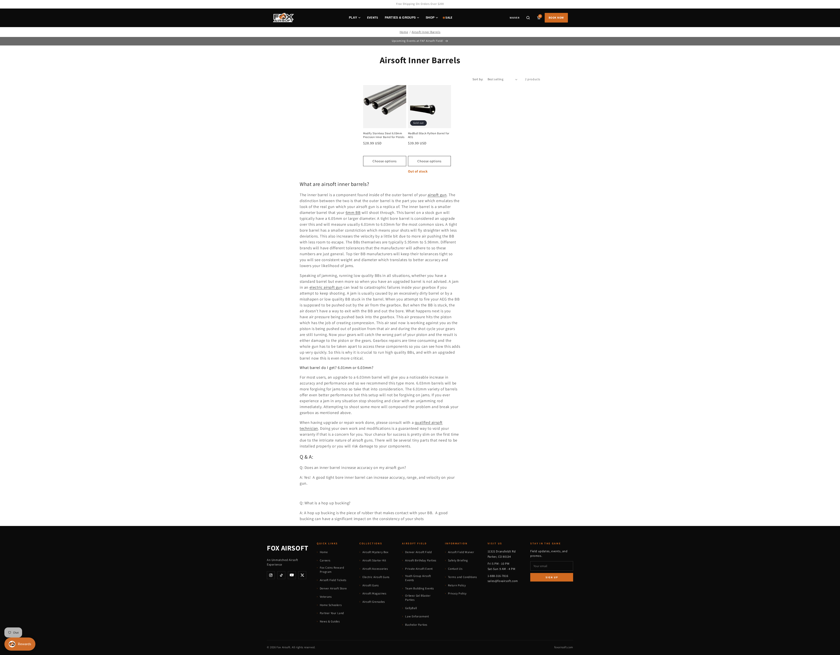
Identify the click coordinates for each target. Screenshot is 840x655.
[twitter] (302, 575)
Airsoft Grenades (373, 602)
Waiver (514, 17)
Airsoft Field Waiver (461, 552)
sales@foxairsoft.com (503, 581)
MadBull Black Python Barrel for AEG (429, 135)
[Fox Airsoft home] (283, 18)
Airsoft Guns (370, 585)
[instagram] (271, 575)
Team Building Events (419, 588)
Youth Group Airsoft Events (418, 578)
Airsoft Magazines (374, 593)
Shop (430, 17)
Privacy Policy (457, 593)
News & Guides (330, 621)
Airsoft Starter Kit (374, 560)
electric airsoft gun (326, 287)
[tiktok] (281, 575)
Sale (448, 17)
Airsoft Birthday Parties (420, 560)
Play (353, 17)
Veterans (326, 597)
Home (404, 32)
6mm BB (353, 212)
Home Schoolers (331, 605)
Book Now (556, 17)
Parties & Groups (400, 17)
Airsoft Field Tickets (333, 580)
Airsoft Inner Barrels (426, 32)
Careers (325, 560)
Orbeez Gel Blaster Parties (417, 598)
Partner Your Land (332, 613)
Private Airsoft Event (419, 569)
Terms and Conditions (462, 577)
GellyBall (411, 608)
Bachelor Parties (416, 625)
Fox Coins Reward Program (332, 570)
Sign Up (552, 577)
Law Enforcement (417, 616)
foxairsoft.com (563, 647)
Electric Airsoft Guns (376, 577)
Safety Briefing (458, 560)
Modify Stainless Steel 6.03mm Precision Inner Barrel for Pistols (383, 135)
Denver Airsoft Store (333, 588)
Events (372, 17)
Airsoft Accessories (375, 569)
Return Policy (457, 585)
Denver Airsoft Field (418, 552)
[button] (528, 17)
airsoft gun (437, 194)
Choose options (385, 161)
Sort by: (477, 79)
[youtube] (292, 575)
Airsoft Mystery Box (375, 552)
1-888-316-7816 (498, 576)
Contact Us (455, 569)
